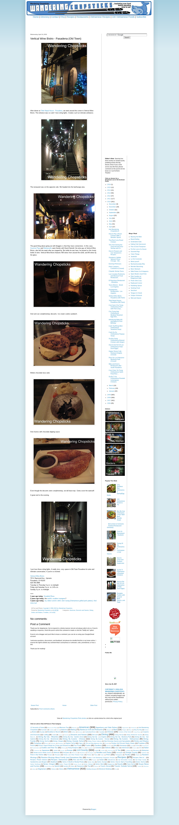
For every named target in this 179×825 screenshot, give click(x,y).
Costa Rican (137, 732)
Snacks (120, 764)
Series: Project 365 (65, 764)
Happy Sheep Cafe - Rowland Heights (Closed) (115, 353)
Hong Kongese (73, 748)
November (112, 207)
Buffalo (73, 732)
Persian (49, 754)
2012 (109, 196)
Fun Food (77, 745)
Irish (140, 747)
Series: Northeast (35, 764)
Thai (89, 766)
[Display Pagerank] (115, 642)
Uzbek (34, 769)
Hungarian (90, 747)
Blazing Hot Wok (136, 237)
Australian (44, 729)
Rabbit (138, 754)
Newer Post (35, 705)
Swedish (65, 766)
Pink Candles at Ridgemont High (136, 277)
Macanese (136, 750)
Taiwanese (80, 766)
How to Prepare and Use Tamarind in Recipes (115, 252)
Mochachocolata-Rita (138, 264)
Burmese (80, 732)
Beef (115, 730)
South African (48, 766)
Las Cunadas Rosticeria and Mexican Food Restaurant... (117, 275)
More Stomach (135, 269)
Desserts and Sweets (82, 610)
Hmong (64, 747)
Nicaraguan (90, 752)
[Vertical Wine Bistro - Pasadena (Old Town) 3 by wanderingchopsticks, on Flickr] (64, 239)
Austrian (51, 729)
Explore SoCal (70, 743)
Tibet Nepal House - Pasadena (51, 111)
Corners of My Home (125, 732)
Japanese (45, 750)
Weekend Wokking (105, 769)
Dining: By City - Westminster (49, 739)
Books (34, 732)
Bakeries (64, 730)
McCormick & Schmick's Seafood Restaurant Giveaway (115, 525)
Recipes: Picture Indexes (38, 760)
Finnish (107, 743)
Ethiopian (60, 743)
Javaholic (134, 256)
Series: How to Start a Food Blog (121, 762)
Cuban (54, 734)
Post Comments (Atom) (47, 709)
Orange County (131, 752)
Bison (130, 729)
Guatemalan (35, 747)
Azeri (57, 729)
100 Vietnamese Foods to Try (121, 501)
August (111, 215)
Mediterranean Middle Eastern (42, 752)
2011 (109, 199)
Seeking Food (135, 288)
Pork (108, 755)
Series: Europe (102, 762)
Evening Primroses (115, 264)
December (112, 204)
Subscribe (141, 17)
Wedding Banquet (91, 769)
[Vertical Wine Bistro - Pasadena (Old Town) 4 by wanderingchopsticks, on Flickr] (64, 307)
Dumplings (37, 743)
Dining (91, 610)
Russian (94, 759)
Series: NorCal (141, 762)
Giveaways (123, 745)
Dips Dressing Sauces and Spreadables (117, 741)
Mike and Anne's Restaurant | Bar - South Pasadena (115, 365)
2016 (109, 184)
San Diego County (140, 759)
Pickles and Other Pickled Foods (73, 754)
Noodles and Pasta (103, 752)
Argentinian (125, 727)
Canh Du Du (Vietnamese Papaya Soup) (116, 334)
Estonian (53, 743)
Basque (109, 729)
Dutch (46, 743)
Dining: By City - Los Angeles (97, 737)
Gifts (114, 745)
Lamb (96, 750)
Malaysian (145, 750)
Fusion (88, 745)
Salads (101, 760)
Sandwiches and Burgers (38, 762)
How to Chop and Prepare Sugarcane (120, 560)
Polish (102, 754)
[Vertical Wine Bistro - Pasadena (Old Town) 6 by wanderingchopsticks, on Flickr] (64, 425)
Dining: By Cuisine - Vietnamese (126, 739)
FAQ (63, 17)
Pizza (96, 754)
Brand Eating (135, 239)
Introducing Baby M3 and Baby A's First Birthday (115, 321)
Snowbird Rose (49, 596)
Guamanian (145, 745)
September (113, 212)
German (109, 745)
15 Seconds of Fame (37, 727)
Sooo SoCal (131, 764)
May (110, 224)
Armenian (133, 727)
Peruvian (57, 754)
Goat (131, 745)
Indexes (108, 748)
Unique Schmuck (136, 295)
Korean (70, 750)
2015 (109, 187)
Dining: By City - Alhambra (48, 737)
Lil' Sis (117, 750)
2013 (109, 193)
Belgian (124, 729)
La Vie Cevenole (136, 259)
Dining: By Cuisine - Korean (100, 739)
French (32, 745)
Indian (117, 747)
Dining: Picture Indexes (95, 741)
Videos (61, 769)
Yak (116, 769)
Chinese (110, 732)
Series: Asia (91, 762)
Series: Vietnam (88, 764)
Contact (55, 17)
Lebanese (110, 750)
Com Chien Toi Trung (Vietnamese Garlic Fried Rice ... (116, 372)
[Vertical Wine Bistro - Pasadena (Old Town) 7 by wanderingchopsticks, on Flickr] (64, 484)
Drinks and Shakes (37, 612)
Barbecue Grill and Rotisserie (91, 730)
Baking (73, 730)
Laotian (103, 750)
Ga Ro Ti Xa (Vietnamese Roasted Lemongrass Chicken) (117, 379)
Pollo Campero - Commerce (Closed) (116, 267)
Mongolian (66, 752)
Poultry (127, 755)
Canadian (102, 732)
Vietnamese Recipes (100, 17)
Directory (45, 17)
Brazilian (42, 732)
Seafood (54, 762)
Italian (146, 748)
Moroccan (74, 752)
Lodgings (128, 750)
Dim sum (95, 735)
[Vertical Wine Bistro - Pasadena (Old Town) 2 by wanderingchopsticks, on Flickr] (64, 180)
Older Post (93, 705)
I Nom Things (135, 254)
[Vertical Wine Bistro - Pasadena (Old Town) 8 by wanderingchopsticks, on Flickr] (64, 562)
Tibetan (96, 766)
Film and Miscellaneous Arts (94, 743)
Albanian (74, 727)
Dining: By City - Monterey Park (120, 737)
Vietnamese (73, 768)
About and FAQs (52, 727)
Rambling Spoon (136, 285)
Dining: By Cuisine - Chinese (74, 739)
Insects (135, 747)
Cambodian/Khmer (90, 732)
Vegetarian (42, 769)
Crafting (46, 735)
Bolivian (146, 729)
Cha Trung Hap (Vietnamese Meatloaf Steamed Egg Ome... (116, 314)
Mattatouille (48, 248)
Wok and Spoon (136, 298)
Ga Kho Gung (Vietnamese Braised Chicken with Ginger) (116, 340)
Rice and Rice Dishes (80, 760)
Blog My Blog (138, 729)
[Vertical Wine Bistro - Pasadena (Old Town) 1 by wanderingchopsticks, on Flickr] (64, 104)
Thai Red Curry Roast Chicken (116, 241)
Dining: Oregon (58, 741)
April (110, 227)
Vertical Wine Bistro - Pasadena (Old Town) (117, 296)
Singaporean (111, 764)
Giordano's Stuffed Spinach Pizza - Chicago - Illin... (115, 259)
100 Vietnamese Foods (123, 17)
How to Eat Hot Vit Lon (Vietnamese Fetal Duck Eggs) (116, 346)
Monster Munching (137, 266)
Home (36, 17)
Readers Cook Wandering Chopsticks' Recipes (101, 757)
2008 (109, 397)
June (111, 221)
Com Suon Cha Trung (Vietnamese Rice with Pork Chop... (116, 307)
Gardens (98, 745)
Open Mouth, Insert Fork (138, 274)
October (112, 210)
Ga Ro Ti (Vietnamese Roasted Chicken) (120, 572)
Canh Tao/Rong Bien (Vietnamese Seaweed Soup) (116, 327)
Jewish (56, 750)
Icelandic (98, 748)
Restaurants (82, 17)
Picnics (89, 754)
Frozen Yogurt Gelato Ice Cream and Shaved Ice (54, 745)
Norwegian (119, 752)
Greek (137, 745)
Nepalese (82, 752)
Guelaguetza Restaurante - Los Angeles (115, 291)
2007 (109, 400)
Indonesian (125, 748)
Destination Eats (136, 242)
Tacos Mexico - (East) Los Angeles (116, 286)
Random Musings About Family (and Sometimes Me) (61, 757)
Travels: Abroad (105, 766)
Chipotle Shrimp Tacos (116, 271)
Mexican (57, 752)
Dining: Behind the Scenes (134, 734)
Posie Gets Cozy (136, 280)
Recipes (71, 17)
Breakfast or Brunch (53, 732)
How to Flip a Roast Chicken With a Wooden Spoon (115, 235)
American (72, 610)
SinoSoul (134, 290)
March (111, 385)
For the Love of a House (138, 249)
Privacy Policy (117, 701)
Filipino (81, 743)
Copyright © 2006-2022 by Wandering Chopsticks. (58, 608)
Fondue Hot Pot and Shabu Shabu (123, 743)
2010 (109, 201)
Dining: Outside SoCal (75, 741)
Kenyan (62, 750)
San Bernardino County (125, 759)
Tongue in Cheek (136, 293)
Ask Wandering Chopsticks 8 (114, 230)
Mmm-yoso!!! (135, 261)
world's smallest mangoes (56, 598)
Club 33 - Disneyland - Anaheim (120, 533)
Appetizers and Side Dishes (106, 727)
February (112, 388)
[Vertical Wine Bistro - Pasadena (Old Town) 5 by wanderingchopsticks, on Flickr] (64, 366)
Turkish (139, 766)
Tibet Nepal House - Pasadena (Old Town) (117, 301)
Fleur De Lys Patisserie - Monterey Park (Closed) (117, 359)
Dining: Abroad (119, 734)
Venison (53, 769)
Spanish (57, 766)
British (66, 732)
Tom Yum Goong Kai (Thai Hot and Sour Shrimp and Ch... (116, 246)
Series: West (99, 764)
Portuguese (118, 754)
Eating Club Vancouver (138, 244)
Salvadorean (111, 759)
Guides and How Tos (49, 748)
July (110, 218)
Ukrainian (146, 766)
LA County (52, 612)
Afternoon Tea (63, 727)
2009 (109, 395)
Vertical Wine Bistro (37, 576)
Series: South (77, 764)
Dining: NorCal (45, 741)
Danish (66, 734)
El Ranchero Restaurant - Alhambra (117, 281)
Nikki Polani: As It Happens (139, 271)
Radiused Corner (136, 283)
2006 (109, 403)
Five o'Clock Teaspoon (138, 246)
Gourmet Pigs (35, 248)
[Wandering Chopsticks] (115, 678)
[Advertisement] (89, 23)
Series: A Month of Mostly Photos (73, 762)
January (112, 391)
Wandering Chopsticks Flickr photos (74, 718)
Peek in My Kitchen (37, 755)
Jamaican (36, 750)
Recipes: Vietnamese (59, 760)
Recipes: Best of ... (139, 757)
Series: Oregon (49, 764)
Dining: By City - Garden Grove (73, 737)
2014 (109, 190)
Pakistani (144, 752)
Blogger (93, 809)
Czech (60, 734)
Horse (83, 747)
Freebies (46, 612)
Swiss (72, 766)
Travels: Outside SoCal (123, 766)
